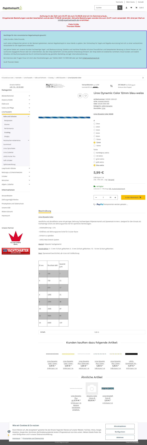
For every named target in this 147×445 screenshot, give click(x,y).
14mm (98, 146)
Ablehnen (120, 437)
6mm (98, 133)
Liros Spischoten (9, 148)
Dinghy (6, 136)
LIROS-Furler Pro (9, 156)
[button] (126, 7)
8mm (98, 136)
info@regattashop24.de (68, 20)
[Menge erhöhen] (115, 197)
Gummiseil (7, 144)
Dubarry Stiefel (7, 100)
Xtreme (6, 124)
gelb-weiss (100, 162)
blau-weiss (100, 165)
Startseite (119, 2)
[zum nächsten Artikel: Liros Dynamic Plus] (143, 77)
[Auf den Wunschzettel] (85, 95)
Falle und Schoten (10, 116)
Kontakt (141, 2)
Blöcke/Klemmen (8, 96)
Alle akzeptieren (120, 426)
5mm (98, 130)
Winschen (5, 180)
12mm (98, 142)
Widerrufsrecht (7, 212)
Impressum (16, 438)
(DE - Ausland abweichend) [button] (117, 189)
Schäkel (4, 176)
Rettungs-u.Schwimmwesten (12, 172)
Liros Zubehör (8, 152)
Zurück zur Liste (8, 78)
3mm (98, 124)
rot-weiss (99, 156)
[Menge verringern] (96, 197)
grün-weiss (100, 159)
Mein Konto (130, 2)
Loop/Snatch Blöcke (9, 168)
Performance (9, 128)
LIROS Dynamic (107, 106)
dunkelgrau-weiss (102, 153)
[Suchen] (119, 7)
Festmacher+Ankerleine (11, 140)
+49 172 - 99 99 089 (16, 87)
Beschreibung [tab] (45, 211)
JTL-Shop (135, 442)
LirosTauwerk (7, 112)
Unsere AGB (6, 208)
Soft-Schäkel (7, 160)
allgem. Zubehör (8, 184)
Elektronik (5, 104)
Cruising (7, 132)
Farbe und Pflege (8, 108)
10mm (98, 139)
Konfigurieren (120, 432)
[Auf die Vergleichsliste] (80, 95)
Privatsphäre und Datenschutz (33, 438)
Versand (111, 180)
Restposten (8, 120)
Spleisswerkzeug (9, 164)
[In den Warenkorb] (40, 90)
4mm (98, 127)
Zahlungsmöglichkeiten (10, 200)
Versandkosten (7, 196)
